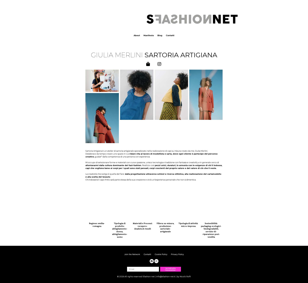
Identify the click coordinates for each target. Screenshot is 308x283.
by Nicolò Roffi (184, 276)
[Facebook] (152, 261)
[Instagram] (156, 261)
